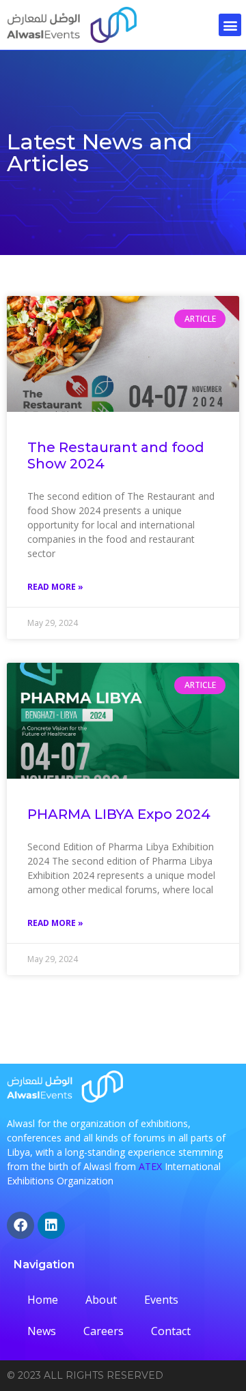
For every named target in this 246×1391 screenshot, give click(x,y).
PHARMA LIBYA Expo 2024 (118, 814)
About (101, 1299)
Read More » (55, 587)
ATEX (150, 1166)
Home (42, 1299)
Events (161, 1299)
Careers (103, 1330)
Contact (171, 1330)
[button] (230, 25)
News (41, 1330)
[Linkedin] (51, 1225)
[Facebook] (20, 1225)
